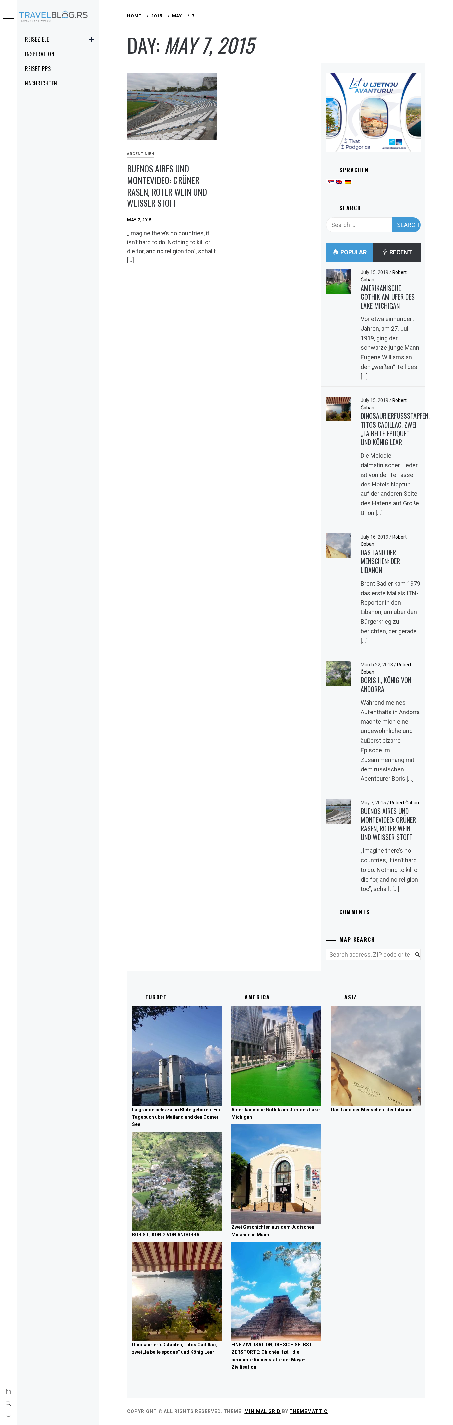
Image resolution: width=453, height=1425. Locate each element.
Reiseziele (37, 39)
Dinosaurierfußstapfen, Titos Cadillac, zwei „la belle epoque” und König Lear (395, 429)
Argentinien (140, 154)
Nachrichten (41, 83)
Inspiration (40, 54)
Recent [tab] (400, 252)
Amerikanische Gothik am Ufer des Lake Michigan (388, 297)
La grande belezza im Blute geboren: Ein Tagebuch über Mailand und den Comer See (176, 1117)
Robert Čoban (404, 802)
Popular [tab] (353, 252)
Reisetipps (38, 69)
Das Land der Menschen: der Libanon (380, 561)
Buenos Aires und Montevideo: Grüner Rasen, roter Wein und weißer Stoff (167, 185)
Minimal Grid (262, 1411)
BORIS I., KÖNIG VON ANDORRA (386, 684)
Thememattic (309, 1411)
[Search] (414, 958)
